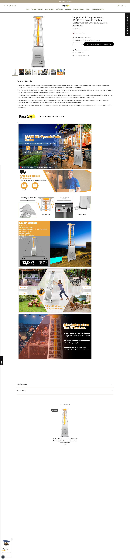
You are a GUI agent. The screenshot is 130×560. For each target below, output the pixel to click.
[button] (37, 9)
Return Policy (21, 391)
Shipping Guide (22, 384)
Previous (12, 41)
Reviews (1, 362)
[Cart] (125, 5)
